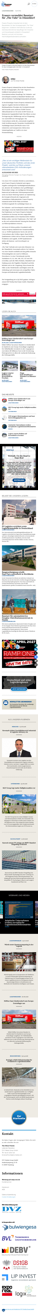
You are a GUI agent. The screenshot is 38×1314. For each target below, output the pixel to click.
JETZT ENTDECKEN (19, 689)
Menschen (15, 726)
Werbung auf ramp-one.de (11, 1179)
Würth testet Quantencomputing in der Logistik (19, 945)
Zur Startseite (19, 1117)
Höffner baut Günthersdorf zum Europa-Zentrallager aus (18, 339)
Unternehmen (12, 411)
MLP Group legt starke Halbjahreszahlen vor (22, 408)
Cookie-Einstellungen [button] (8, 1197)
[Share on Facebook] (36, 657)
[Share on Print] (36, 664)
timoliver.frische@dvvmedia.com (12, 1155)
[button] (34, 4)
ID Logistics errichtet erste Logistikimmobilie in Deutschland (17, 527)
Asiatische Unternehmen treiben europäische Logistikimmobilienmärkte (22, 425)
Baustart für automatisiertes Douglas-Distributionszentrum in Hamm (17, 618)
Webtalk (10, 450)
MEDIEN (26, 895)
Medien (10, 429)
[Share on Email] (36, 661)
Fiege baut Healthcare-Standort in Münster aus (28, 375)
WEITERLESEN (19, 480)
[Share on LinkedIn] (36, 649)
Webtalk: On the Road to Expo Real (19, 457)
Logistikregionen (15, 342)
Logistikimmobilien (8, 621)
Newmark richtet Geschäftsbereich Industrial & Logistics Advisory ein (19, 731)
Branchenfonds (15, 1056)
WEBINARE (13, 895)
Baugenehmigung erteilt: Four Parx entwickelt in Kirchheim (17, 573)
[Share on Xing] (36, 645)
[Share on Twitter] (36, 653)
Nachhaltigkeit (15, 839)
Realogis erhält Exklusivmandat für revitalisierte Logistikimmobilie (19, 1060)
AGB (3, 1189)
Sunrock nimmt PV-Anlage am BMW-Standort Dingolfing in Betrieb (19, 843)
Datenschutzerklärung (9, 1194)
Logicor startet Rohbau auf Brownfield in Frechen (8, 375)
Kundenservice (6, 1182)
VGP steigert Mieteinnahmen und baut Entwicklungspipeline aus (21, 417)
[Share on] (36, 668)
